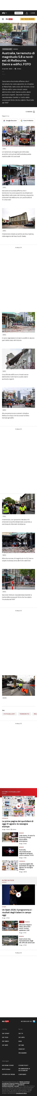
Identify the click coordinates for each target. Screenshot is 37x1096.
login (33, 13)
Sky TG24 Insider (27, 19)
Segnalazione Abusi (21, 1093)
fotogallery (9, 714)
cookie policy (23, 1065)
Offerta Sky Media (8, 1074)
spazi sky (21, 1049)
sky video (5, 1041)
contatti (16, 1086)
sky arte (5, 1045)
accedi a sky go (26, 1021)
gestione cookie (8, 1065)
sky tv (20, 1033)
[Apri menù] (3, 19)
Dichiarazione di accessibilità (24, 1069)
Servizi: (20, 1029)
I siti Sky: (4, 1029)
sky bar (21, 1045)
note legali (6, 1069)
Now (20, 1041)
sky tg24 (5, 1037)
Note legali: (5, 1061)
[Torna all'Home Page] (9, 19)
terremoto (24, 714)
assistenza (10, 1086)
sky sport (5, 1033)
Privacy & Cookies (14, 1083)
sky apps (21, 1037)
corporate (22, 1074)
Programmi (22, 1053)
